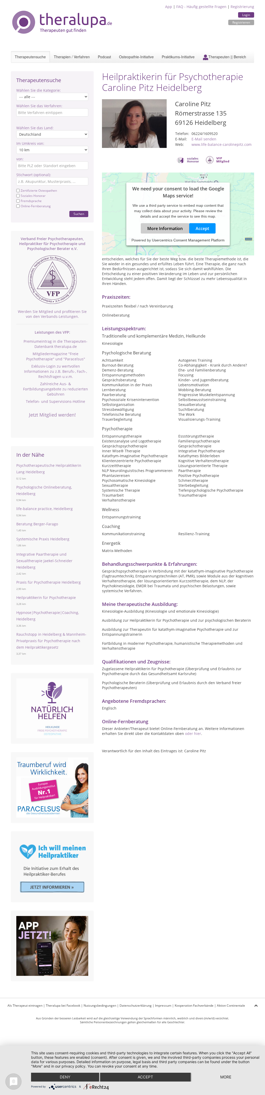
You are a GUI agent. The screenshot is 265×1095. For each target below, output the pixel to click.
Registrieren (241, 22)
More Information (165, 228)
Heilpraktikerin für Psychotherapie (46, 597)
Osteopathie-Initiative (136, 56)
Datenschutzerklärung (136, 1005)
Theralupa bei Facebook (63, 1005)
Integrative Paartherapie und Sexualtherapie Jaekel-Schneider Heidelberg (44, 561)
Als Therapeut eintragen (25, 1005)
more (225, 1077)
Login (246, 15)
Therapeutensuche (30, 56)
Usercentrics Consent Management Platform (188, 240)
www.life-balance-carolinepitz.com (222, 144)
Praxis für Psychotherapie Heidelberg (48, 582)
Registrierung (242, 6)
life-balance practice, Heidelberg (44, 508)
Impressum (163, 1005)
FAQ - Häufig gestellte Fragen (201, 6)
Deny (65, 1077)
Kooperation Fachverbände (194, 1005)
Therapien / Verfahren (72, 56)
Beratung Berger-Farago (37, 523)
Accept (202, 228)
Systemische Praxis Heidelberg (42, 538)
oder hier (193, 733)
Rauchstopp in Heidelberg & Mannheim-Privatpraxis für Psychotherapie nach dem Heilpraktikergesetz (51, 641)
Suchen (78, 214)
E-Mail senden (204, 139)
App (168, 6)
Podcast (104, 56)
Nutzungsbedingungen (100, 1005)
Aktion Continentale (231, 1005)
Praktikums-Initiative (178, 56)
